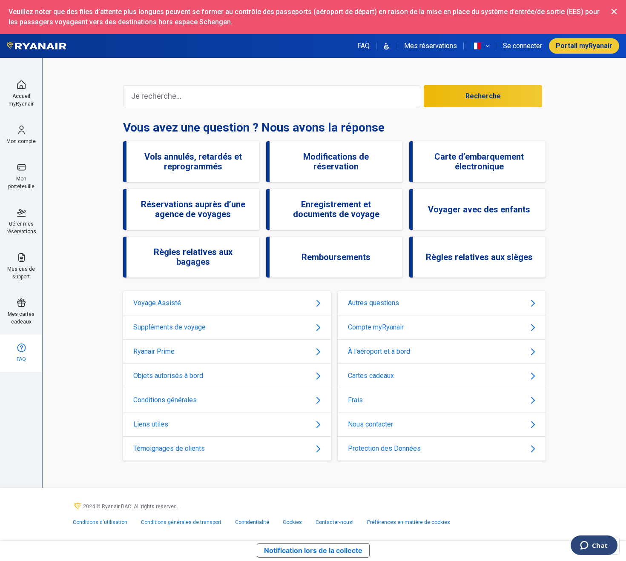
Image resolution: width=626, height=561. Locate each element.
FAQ (363, 46)
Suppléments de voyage (169, 327)
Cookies (292, 522)
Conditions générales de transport (181, 522)
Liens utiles (150, 424)
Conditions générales (165, 400)
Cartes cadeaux (371, 376)
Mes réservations (430, 46)
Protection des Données (384, 448)
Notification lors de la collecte (313, 550)
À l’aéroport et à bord (379, 351)
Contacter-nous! (334, 522)
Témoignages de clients (169, 448)
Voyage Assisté (157, 303)
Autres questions (373, 303)
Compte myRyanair (376, 327)
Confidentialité (252, 522)
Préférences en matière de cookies (408, 522)
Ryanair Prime (154, 351)
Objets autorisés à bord (168, 376)
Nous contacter (370, 424)
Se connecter (522, 46)
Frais (355, 400)
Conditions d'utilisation (100, 522)
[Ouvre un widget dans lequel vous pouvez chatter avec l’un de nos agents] (593, 546)
